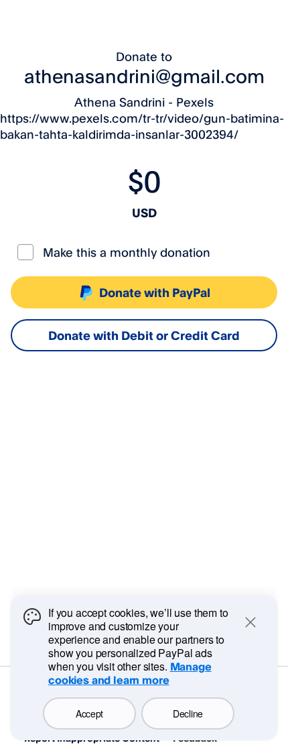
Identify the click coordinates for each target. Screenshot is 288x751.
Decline (188, 713)
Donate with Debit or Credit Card (144, 335)
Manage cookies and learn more (130, 673)
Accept (89, 713)
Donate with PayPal (154, 292)
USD (144, 212)
